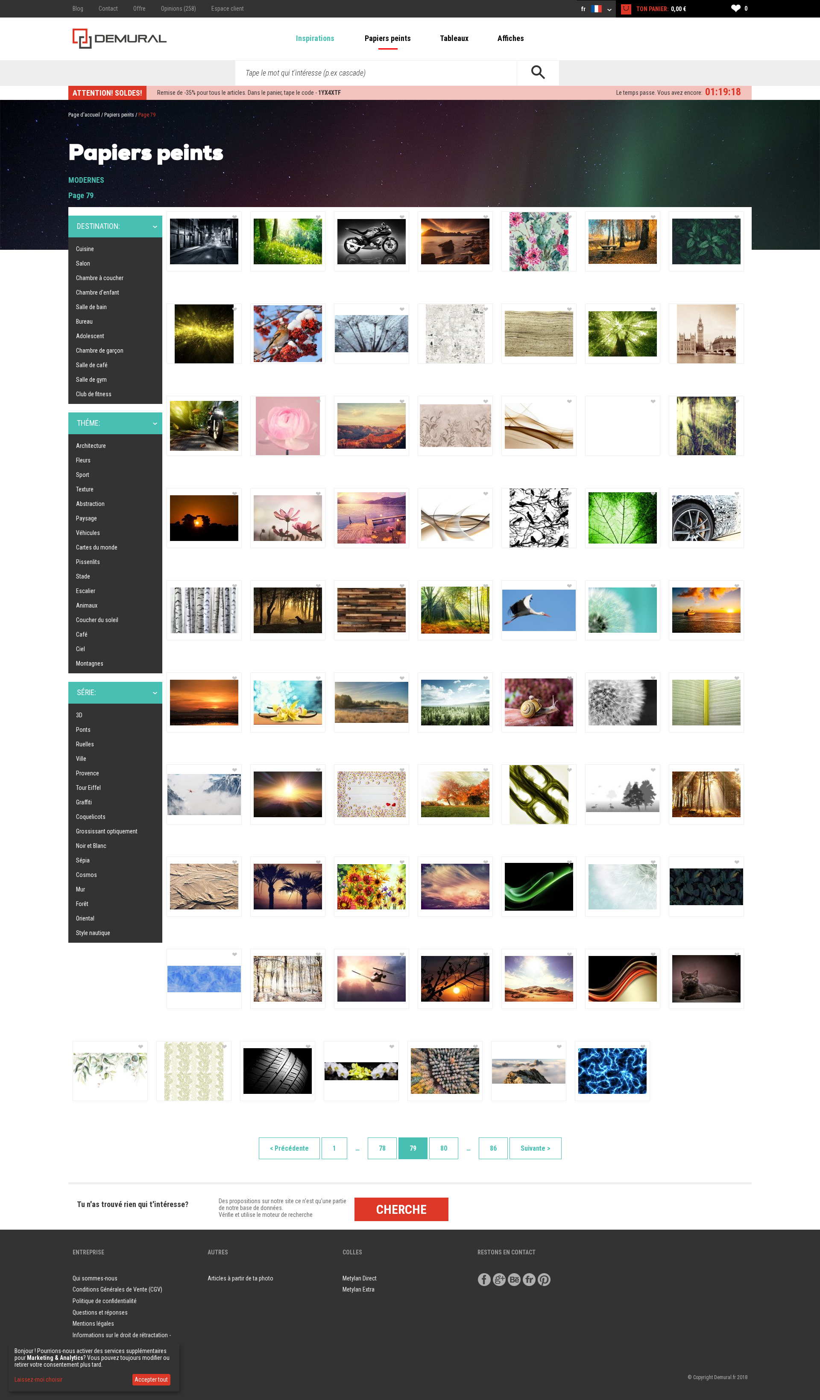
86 (493, 1148)
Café (82, 634)
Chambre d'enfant (97, 292)
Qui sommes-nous (95, 1278)
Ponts (83, 729)
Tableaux (454, 38)
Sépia (83, 860)
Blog (78, 8)
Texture (85, 489)
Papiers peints (388, 38)
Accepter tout (151, 1379)
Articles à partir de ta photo (240, 1278)
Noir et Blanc (91, 845)
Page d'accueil (84, 115)
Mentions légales (93, 1323)
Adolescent (90, 336)
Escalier (85, 590)
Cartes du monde (96, 547)
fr (584, 9)
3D (79, 715)
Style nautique (93, 932)
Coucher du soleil (97, 620)
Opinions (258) (178, 8)
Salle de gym (91, 379)
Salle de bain (91, 307)
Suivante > (536, 1148)
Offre (139, 8)
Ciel (80, 649)
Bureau (84, 321)
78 (382, 1148)
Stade (83, 576)
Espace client (227, 8)
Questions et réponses (100, 1312)
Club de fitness (93, 394)
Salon (83, 263)
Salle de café (92, 365)
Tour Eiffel (88, 787)
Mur (80, 889)
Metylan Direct (360, 1278)
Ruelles (85, 744)
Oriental (85, 918)
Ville (81, 758)
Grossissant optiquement (107, 831)
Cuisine (85, 249)
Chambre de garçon (99, 350)
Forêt (82, 903)
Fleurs (83, 460)
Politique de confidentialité (105, 1301)
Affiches (511, 38)
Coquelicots (90, 816)
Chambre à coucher (99, 278)
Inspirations (315, 38)
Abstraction (90, 503)
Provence (87, 773)
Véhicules (88, 532)
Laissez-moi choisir (38, 1379)
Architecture (91, 445)
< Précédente (289, 1148)
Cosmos (86, 874)
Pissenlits (88, 561)
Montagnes (89, 663)
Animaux (86, 605)
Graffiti (84, 802)
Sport (82, 474)
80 (443, 1148)
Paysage (86, 518)
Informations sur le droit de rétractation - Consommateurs (122, 1341)
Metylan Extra (359, 1289)
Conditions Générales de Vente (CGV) (117, 1289)
